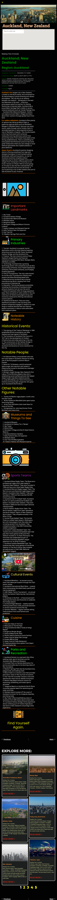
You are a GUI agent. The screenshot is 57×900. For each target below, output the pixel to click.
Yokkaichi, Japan (35, 860)
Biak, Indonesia (7, 864)
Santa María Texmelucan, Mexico (12, 777)
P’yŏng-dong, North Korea (37, 817)
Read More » (9, 794)
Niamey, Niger (34, 775)
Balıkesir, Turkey (7, 821)
